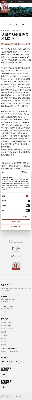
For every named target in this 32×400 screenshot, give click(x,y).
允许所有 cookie (16, 221)
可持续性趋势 (5, 335)
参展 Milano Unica (6, 325)
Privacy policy (11, 396)
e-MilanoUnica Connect (20, 1)
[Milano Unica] (5, 8)
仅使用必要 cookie (16, 226)
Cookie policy (3, 396)
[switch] (28, 201)
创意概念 (3, 332)
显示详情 (25, 216)
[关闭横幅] (29, 171)
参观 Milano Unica (6, 322)
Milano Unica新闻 (5, 30)
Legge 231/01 (18, 396)
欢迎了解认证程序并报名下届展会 (10, 352)
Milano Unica (4, 1)
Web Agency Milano (5, 397)
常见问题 (3, 341)
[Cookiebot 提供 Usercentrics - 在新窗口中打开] (20, 172)
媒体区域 (3, 338)
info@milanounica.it (6, 312)
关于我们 (3, 345)
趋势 (11, 1)
